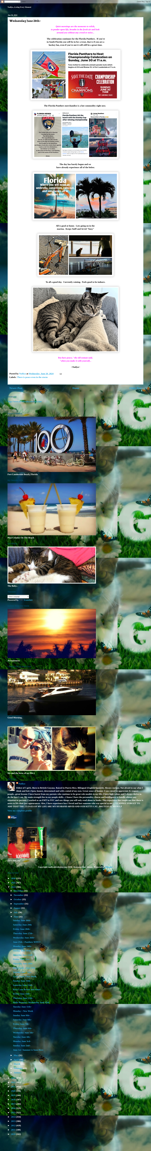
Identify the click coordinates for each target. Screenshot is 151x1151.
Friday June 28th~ (21, 929)
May (16, 1055)
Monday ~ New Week (23, 1011)
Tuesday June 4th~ (22, 1037)
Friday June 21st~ (21, 959)
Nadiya (21, 783)
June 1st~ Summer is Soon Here (28, 1050)
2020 (13, 1091)
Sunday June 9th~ (21, 1015)
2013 (13, 1121)
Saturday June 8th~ (22, 1019)
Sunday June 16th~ (22, 981)
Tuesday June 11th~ (22, 1006)
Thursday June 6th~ (22, 1028)
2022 (13, 1082)
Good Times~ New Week (24, 976)
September (19, 903)
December (19, 891)
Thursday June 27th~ (23, 933)
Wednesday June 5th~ (23, 1032)
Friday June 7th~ (21, 1024)
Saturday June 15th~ (23, 985)
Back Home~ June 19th (24, 968)
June (16, 916)
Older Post (135, 388)
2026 (13, 878)
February (18, 1068)
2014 (13, 1117)
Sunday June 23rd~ (22, 950)
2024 (13, 887)
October (18, 899)
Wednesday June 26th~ (24, 937)
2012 (13, 1125)
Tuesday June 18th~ (22, 972)
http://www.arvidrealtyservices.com (25, 401)
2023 (13, 1078)
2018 (13, 1099)
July (16, 912)
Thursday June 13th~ (23, 998)
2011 (13, 1130)
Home (75, 388)
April (16, 1059)
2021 (13, 1086)
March (17, 1064)
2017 (13, 1104)
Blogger (109, 867)
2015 (13, 1112)
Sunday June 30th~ (22, 920)
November (19, 895)
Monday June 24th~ (22, 946)
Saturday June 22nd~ (23, 955)
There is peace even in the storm (32, 377)
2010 (13, 1134)
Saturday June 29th (22, 924)
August (17, 908)
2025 (13, 882)
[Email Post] (60, 373)
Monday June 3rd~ (22, 1041)
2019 (13, 1095)
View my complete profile (20, 810)
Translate (28, 600)
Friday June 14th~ (21, 994)
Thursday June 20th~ (23, 963)
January (18, 1072)
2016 (13, 1108)
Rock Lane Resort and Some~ (27, 989)
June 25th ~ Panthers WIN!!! (27, 942)
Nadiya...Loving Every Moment (19, 7)
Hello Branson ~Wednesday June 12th (31, 1002)
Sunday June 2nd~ (21, 1045)
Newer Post (15, 388)
